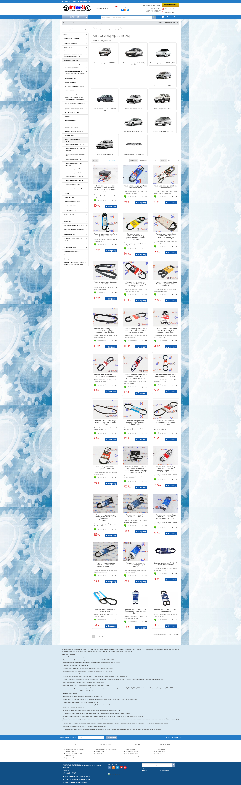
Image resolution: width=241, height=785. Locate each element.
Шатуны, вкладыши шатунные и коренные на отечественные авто (74, 98)
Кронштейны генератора (71, 127)
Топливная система (69, 234)
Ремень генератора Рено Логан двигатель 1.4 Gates (165, 375)
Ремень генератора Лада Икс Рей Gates (105, 283)
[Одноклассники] (125, 10)
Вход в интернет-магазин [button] (170, 4)
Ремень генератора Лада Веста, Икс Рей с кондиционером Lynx (166, 236)
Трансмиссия (67, 221)
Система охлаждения (70, 247)
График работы (101, 23)
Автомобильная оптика (70, 43)
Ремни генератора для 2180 (73, 159)
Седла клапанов (69, 90)
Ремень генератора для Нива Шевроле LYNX (165, 187)
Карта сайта (99, 753)
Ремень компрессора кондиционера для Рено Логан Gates (165, 422)
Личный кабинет (160, 749)
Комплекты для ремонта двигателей (75, 64)
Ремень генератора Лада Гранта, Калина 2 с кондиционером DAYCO (166, 517)
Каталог (65, 34)
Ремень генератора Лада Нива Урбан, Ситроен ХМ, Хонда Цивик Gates (135, 284)
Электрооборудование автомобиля (74, 225)
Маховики (67, 116)
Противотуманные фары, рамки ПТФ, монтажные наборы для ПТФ (74, 55)
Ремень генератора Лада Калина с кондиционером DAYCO (135, 565)
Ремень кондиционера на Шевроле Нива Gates (105, 468)
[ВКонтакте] (122, 10)
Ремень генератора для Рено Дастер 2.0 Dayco (105, 235)
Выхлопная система (69, 218)
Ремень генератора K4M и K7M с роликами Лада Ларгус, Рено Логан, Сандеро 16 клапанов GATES (135, 469)
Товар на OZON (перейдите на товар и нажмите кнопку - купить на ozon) (74, 263)
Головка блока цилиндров (72, 94)
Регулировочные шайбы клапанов (74, 86)
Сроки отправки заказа (132, 753)
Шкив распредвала (70, 120)
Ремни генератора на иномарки (74, 188)
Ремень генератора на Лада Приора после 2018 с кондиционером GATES (135, 376)
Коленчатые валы (70, 124)
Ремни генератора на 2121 (73, 169)
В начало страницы (173, 737)
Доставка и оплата (79, 23)
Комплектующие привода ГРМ (73, 67)
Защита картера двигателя (72, 201)
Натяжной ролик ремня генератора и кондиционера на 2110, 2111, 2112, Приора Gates (105, 188)
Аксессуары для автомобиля (72, 251)
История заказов (160, 751)
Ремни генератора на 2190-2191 (75, 180)
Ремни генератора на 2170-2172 (75, 176)
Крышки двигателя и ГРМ (72, 112)
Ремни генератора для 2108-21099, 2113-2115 (75, 149)
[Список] (93, 160)
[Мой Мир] (128, 10)
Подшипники (67, 255)
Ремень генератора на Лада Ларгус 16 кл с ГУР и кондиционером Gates (166, 330)
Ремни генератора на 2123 (73, 172)
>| (102, 636)
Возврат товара (100, 751)
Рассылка (158, 756)
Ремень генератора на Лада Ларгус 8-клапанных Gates (105, 375)
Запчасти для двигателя (71, 60)
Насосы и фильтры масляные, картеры (73, 192)
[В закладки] (116, 200)
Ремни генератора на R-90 (73, 184)
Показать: (163, 160)
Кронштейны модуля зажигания (74, 131)
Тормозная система (69, 243)
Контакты (91, 23)
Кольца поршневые (70, 82)
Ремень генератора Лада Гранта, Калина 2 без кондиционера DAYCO (105, 565)
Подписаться (111, 737)
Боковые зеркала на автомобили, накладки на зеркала (73, 209)
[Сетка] (96, 160)
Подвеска (66, 51)
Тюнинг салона (68, 47)
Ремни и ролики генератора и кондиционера (73, 140)
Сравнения (111, 160)
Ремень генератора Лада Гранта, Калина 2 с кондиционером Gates (166, 469)
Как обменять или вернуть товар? (135, 756)
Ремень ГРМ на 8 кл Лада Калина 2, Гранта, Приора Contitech (105, 422)
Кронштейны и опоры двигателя (74, 108)
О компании (67, 23)
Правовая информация (132, 751)
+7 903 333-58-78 (100, 9)
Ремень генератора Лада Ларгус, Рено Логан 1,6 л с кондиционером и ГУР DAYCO (105, 517)
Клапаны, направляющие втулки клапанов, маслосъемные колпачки (75, 72)
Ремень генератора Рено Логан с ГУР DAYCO (135, 516)
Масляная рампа (69, 135)
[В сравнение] (112, 200)
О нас (144, 768)
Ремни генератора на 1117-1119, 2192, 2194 (75, 164)
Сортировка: (133, 160)
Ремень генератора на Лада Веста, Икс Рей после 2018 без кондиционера (135, 330)
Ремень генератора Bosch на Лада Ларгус (165, 610)
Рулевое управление (70, 205)
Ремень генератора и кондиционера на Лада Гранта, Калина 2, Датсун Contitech (135, 237)
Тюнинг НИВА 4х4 (69, 214)
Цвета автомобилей (71, 758)
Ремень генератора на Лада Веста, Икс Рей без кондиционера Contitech (105, 330)
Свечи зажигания (69, 197)
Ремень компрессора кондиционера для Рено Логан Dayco (135, 422)
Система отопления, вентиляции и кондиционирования (73, 239)
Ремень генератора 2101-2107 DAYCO (105, 610)
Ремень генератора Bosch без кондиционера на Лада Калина (135, 611)
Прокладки (67, 259)
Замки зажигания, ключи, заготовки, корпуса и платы (74, 230)
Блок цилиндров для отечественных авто (75, 104)
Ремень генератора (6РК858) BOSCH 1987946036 (165, 564)
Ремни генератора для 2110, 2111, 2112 (75, 155)
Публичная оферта (131, 749)
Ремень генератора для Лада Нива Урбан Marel (135, 187)
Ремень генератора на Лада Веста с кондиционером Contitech (166, 284)
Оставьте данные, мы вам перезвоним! (106, 749)
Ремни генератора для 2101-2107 (75, 144)
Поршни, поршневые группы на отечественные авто (73, 77)
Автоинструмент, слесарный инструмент (72, 39)
